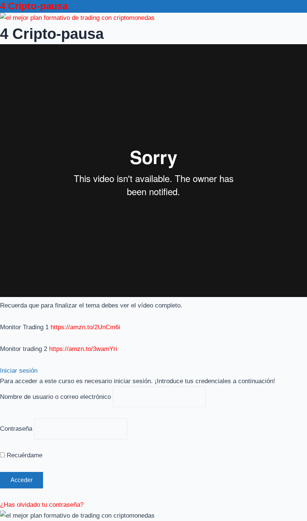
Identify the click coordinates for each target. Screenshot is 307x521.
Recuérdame (23, 455)
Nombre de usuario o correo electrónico (55, 396)
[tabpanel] (153, 199)
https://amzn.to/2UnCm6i (85, 327)
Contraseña (16, 428)
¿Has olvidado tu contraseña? (41, 504)
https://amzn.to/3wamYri (83, 348)
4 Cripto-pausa (34, 6)
